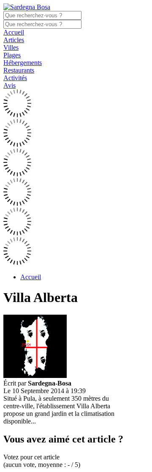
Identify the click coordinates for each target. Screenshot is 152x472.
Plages (12, 55)
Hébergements (22, 62)
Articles (13, 39)
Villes (11, 47)
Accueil (13, 32)
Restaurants (18, 70)
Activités (15, 77)
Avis (9, 85)
